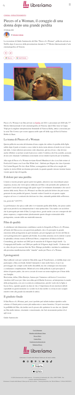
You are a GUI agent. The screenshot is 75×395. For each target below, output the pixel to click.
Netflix (37, 122)
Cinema (7, 15)
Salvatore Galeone (18, 35)
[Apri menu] (69, 4)
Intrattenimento (18, 15)
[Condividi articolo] (6, 53)
